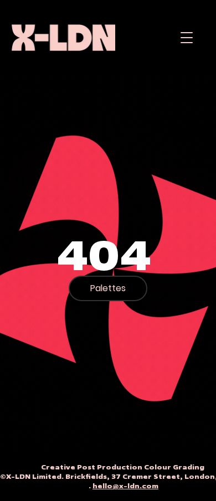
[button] (187, 37)
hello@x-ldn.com (125, 485)
